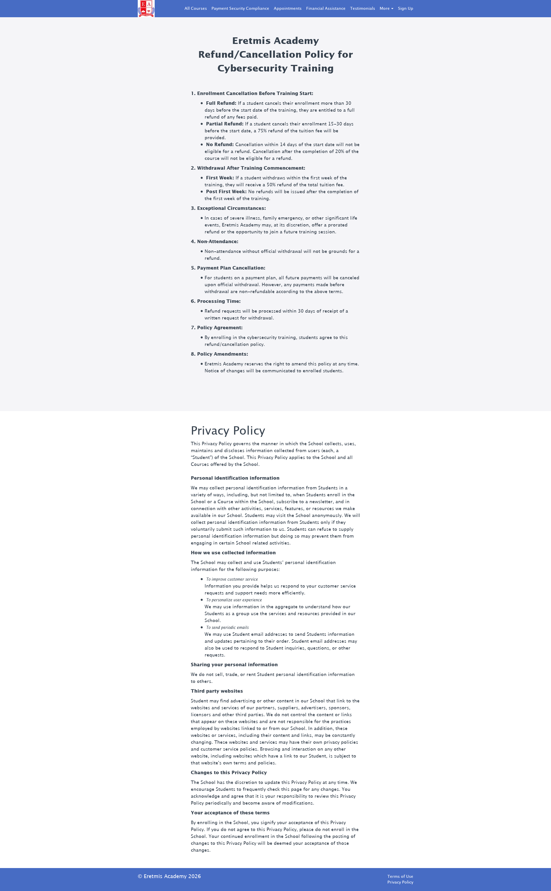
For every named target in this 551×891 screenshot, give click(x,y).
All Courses (196, 9)
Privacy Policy (400, 882)
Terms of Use (400, 877)
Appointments (288, 9)
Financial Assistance (326, 9)
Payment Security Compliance (240, 9)
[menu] (296, 8)
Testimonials (362, 9)
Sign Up (405, 9)
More (385, 9)
